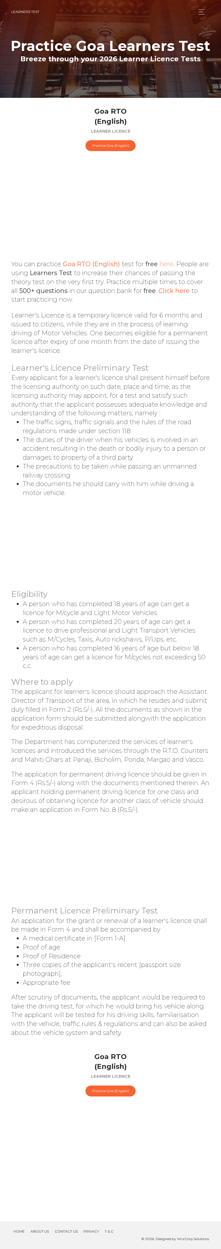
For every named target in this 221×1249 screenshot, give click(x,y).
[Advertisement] (110, 214)
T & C (109, 1231)
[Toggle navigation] (200, 12)
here (166, 264)
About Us (40, 1231)
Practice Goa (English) (110, 145)
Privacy (91, 1231)
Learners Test (25, 11)
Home (19, 1231)
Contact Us (66, 1231)
